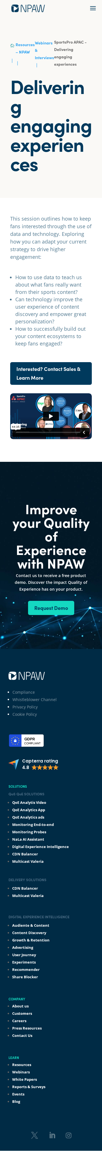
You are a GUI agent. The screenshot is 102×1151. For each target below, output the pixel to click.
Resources (21, 1064)
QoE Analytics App (28, 809)
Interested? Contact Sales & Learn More (48, 373)
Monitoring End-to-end (33, 824)
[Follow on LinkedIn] (52, 1135)
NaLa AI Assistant (28, 839)
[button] (33, 764)
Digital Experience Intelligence (40, 846)
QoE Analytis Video (29, 802)
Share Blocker (25, 976)
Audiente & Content (30, 925)
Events (18, 1094)
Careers (19, 1020)
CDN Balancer (25, 854)
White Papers (24, 1079)
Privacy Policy (25, 707)
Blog (16, 1101)
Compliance (23, 692)
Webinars (21, 1072)
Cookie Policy (24, 714)
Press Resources (27, 1028)
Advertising (22, 947)
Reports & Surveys (28, 1086)
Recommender (26, 969)
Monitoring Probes (29, 831)
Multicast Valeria (28, 861)
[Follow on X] (34, 1135)
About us (20, 1006)
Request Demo (51, 607)
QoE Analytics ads (28, 817)
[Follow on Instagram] (68, 1135)
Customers (22, 1013)
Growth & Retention (31, 940)
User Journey (24, 954)
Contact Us (22, 1035)
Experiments (24, 962)
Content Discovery (29, 932)
